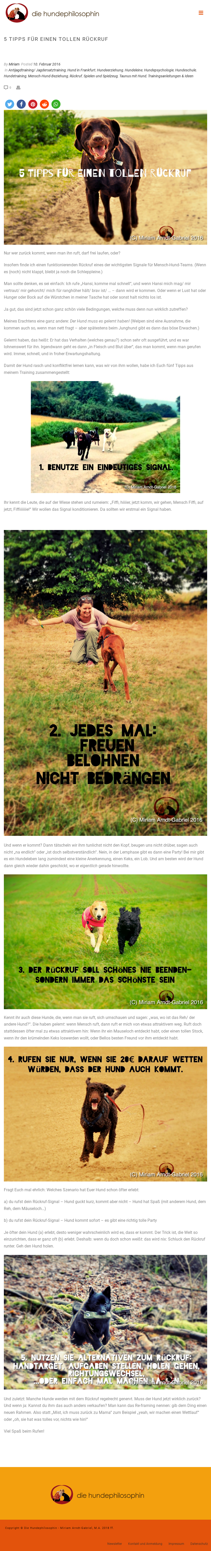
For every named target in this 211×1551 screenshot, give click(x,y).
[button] (9, 104)
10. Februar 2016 (46, 64)
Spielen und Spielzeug (101, 76)
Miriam (14, 64)
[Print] (20, 87)
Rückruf (76, 76)
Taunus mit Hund (132, 76)
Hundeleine (134, 70)
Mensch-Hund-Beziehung (48, 76)
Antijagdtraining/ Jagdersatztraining (37, 70)
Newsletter (114, 1544)
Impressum (176, 1544)
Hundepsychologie (159, 70)
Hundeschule (185, 70)
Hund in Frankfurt (81, 70)
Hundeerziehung (110, 70)
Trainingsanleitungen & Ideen (171, 76)
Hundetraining (15, 76)
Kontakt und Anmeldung (145, 1544)
